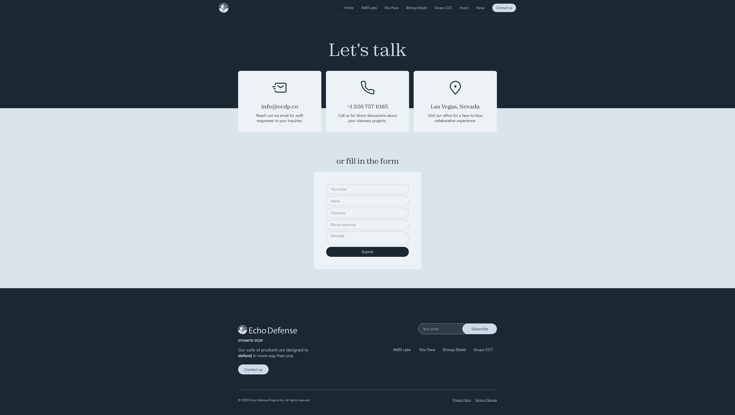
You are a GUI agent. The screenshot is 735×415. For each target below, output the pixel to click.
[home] (224, 8)
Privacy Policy (462, 400)
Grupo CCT (483, 349)
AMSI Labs (402, 349)
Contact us (504, 8)
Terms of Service (486, 400)
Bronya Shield (454, 349)
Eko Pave (427, 349)
